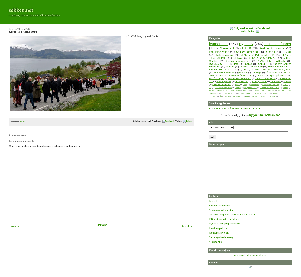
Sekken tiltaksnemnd (219, 205)
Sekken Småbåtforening (240, 75)
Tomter (288, 93)
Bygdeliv (246, 44)
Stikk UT (286, 52)
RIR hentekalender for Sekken (224, 219)
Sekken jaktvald (223, 81)
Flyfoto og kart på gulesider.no (224, 223)
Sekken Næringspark (265, 78)
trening (254, 96)
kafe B (246, 48)
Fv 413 (285, 85)
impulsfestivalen (219, 51)
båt (220, 96)
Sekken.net (277, 93)
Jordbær (270, 90)
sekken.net (21, 10)
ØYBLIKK (242, 72)
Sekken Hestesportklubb (239, 78)
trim (245, 69)
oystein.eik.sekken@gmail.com (250, 255)
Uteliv (214, 96)
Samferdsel (227, 48)
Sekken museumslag (237, 61)
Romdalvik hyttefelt (219, 232)
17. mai (23, 122)
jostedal (261, 75)
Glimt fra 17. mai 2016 (23, 31)
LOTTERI (281, 90)
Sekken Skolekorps (271, 48)
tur (236, 69)
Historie (246, 90)
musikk (287, 81)
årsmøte (272, 96)
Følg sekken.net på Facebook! (252, 28)
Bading (285, 88)
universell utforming (221, 84)
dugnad (248, 64)
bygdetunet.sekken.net (264, 115)
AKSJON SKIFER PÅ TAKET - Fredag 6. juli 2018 (234, 108)
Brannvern (254, 85)
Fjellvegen (257, 66)
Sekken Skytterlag (282, 70)
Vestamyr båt (215, 241)
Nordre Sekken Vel (277, 66)
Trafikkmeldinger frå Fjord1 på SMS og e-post (232, 214)
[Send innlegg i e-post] (148, 121)
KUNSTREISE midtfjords (271, 61)
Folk (221, 75)
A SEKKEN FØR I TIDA (269, 88)
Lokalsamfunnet (277, 44)
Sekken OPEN (244, 93)
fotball (227, 96)
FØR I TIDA (235, 90)
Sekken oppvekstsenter (221, 210)
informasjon (237, 96)
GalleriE (262, 64)
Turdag (238, 88)
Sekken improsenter (261, 93)
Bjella (237, 85)
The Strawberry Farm (223, 88)
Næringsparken (259, 81)
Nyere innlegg (17, 226)
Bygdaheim (222, 90)
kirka (235, 64)
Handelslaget (241, 81)
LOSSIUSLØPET (217, 64)
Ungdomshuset (250, 88)
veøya (263, 96)
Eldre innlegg (185, 226)
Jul (210, 88)
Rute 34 (270, 51)
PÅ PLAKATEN (272, 72)
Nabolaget (256, 72)
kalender (230, 66)
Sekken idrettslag (247, 51)
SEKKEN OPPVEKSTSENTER (257, 55)
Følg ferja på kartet (218, 228)
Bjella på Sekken (278, 75)
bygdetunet (218, 44)
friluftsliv (237, 58)
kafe (247, 96)
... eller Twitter (248, 31)
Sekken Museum (228, 93)
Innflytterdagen (258, 90)
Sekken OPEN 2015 (219, 69)
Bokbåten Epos (216, 78)
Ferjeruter (214, 201)
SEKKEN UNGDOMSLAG (262, 58)
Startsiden (102, 225)
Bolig (245, 85)
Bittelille (212, 90)
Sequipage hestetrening (221, 237)
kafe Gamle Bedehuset (223, 72)
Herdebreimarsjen (224, 55)
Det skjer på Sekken (260, 70)
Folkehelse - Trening (270, 85)
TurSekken (275, 81)
